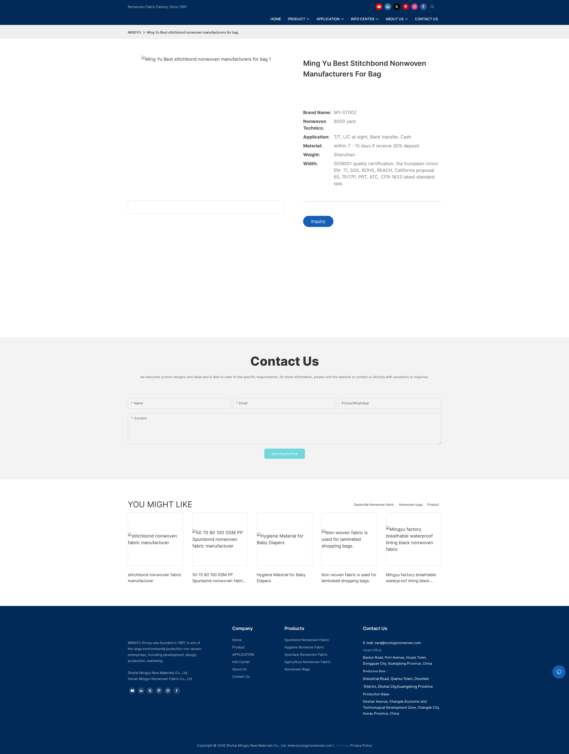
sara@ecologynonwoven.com (398, 643)
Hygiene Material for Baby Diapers (281, 577)
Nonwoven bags (411, 504)
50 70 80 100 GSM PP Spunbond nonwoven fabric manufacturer (218, 578)
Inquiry (318, 221)
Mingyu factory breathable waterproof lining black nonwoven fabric (411, 578)
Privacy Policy (361, 745)
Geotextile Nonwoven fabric (374, 504)
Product (433, 504)
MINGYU (134, 32)
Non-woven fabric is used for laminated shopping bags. (349, 577)
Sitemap (342, 745)
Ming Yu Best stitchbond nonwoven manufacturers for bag (192, 32)
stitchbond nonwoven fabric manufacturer (154, 577)
